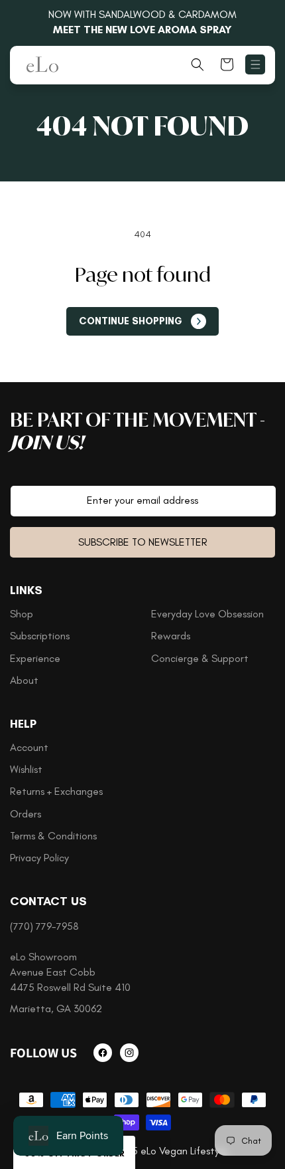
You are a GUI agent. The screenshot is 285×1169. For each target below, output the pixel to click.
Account (29, 747)
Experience (35, 658)
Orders (25, 813)
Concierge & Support (200, 658)
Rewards (170, 635)
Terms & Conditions (53, 835)
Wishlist (26, 769)
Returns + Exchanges (56, 791)
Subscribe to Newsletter (142, 542)
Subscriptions (40, 635)
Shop (21, 613)
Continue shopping (130, 321)
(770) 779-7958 (44, 926)
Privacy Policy (39, 857)
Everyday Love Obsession (207, 613)
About (24, 680)
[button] (255, 64)
